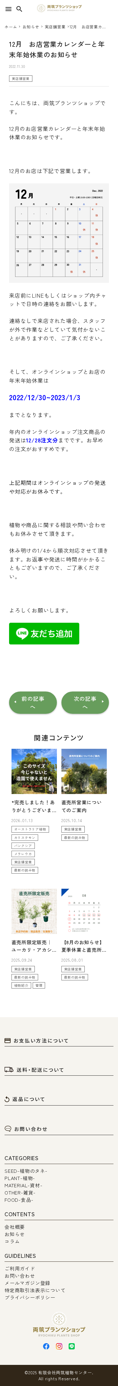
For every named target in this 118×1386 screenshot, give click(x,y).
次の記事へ (85, 702)
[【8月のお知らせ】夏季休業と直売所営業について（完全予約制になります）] (84, 911)
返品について (29, 1099)
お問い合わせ (31, 1128)
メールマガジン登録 (27, 1282)
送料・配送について (41, 1069)
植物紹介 (21, 985)
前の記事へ (32, 702)
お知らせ (15, 1234)
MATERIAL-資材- (24, 1185)
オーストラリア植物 (30, 829)
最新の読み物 (25, 870)
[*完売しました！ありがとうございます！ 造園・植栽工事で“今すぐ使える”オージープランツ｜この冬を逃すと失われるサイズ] (34, 771)
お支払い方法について (41, 1040)
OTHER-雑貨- (20, 1192)
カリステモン (25, 837)
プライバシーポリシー (30, 1297)
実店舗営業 (21, 78)
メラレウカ (23, 853)
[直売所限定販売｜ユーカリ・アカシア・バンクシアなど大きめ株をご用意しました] (34, 911)
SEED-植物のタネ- (26, 1170)
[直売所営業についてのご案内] (84, 771)
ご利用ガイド (20, 1268)
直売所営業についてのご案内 (81, 806)
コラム (12, 1241)
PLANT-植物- (20, 1178)
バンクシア (23, 845)
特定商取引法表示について (35, 1290)
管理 (39, 985)
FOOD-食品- (19, 1199)
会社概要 (15, 1226)
